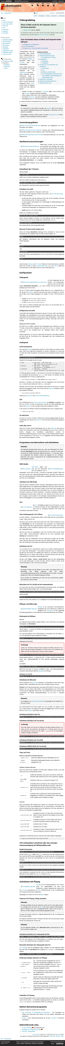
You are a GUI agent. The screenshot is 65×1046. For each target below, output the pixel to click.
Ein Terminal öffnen (28, 46)
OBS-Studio (45, 68)
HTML (6, 68)
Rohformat (7, 66)
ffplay (42, 894)
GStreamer (54, 1018)
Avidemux (30, 710)
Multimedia (52, 1036)
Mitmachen (61, 3)
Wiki (43, 3)
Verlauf (48, 16)
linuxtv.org (56, 266)
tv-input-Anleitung (27, 1028)
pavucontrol (29, 395)
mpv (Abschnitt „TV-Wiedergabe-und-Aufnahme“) (36, 1012)
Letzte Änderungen (7, 22)
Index (4, 20)
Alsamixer (28, 406)
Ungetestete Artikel (7, 51)
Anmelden (54, 1)
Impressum (34, 1043)
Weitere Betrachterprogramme (48, 81)
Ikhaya (48, 3)
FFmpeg (38, 884)
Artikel (35, 16)
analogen (30, 59)
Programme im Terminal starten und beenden (35, 48)
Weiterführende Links (45, 83)
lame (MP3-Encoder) (38, 701)
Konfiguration (43, 59)
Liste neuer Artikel (7, 24)
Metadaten (7, 65)
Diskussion (54, 16)
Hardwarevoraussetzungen (47, 56)
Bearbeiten (41, 16)
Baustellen (5, 47)
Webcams (31, 97)
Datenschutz (28, 1043)
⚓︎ (62, 44)
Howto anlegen (6, 41)
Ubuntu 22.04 (27, 30)
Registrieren (61, 1)
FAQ (3, 27)
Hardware (58, 1036)
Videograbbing (7, 13)
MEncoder (50, 610)
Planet (54, 3)
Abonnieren (61, 16)
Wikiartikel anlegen (7, 40)
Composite (45, 91)
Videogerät (45, 61)
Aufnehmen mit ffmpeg (46, 79)
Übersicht (5, 26)
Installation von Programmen (31, 44)
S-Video (27, 93)
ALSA (29, 349)
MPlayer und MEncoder (48, 72)
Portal (32, 3)
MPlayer (31, 292)
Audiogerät (45, 63)
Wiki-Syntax (5, 45)
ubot (59, 1034)
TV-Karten (39, 264)
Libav (39, 890)
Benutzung (5, 29)
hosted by (3, 1)
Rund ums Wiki (6, 54)
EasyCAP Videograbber (28, 1031)
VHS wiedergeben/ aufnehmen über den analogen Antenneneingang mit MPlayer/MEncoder (52, 75)
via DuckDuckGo (60, 13)
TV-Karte (21, 62)
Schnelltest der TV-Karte (49, 57)
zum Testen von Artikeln (43, 34)
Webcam (30, 264)
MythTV (49, 108)
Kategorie (5, 31)
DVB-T (33, 83)
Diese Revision (36, 1034)
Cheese (24, 1018)
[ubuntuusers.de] (11, 7)
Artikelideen (5, 49)
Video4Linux (22, 72)
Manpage (41, 671)
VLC (43, 70)
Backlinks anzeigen (7, 61)
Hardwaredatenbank (41, 266)
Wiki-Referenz (6, 43)
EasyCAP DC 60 (54, 115)
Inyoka (8, 1042)
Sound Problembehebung (42, 395)
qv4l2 (41, 907)
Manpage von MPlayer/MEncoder (31, 1029)
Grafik (62, 1036)
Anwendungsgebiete (45, 54)
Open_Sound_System (40, 402)
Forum (38, 3)
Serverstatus (40, 1043)
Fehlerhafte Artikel (7, 52)
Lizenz (18, 1043)
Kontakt (22, 1043)
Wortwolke (5, 33)
